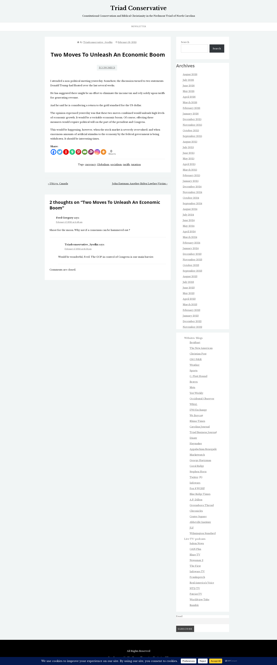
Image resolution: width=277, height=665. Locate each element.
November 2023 (192, 259)
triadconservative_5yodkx (98, 42)
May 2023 (188, 293)
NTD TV (195, 588)
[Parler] (91, 152)
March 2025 (190, 169)
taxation (136, 164)
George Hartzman (200, 460)
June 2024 (189, 220)
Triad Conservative (138, 8)
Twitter (194, 477)
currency (90, 164)
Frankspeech (197, 577)
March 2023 (190, 304)
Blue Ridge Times (200, 494)
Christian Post (198, 353)
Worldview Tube (199, 599)
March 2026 (190, 102)
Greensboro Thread (202, 505)
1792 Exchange (198, 409)
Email (179, 616)
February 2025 (191, 175)
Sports (193, 370)
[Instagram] (97, 152)
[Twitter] (60, 152)
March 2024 (190, 237)
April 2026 (189, 96)
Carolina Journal (200, 426)
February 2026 (191, 108)
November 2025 (192, 124)
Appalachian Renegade (203, 449)
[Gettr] (66, 152)
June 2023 (189, 287)
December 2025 (192, 119)
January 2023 (191, 315)
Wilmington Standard (203, 533)
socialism (116, 164)
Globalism (103, 164)
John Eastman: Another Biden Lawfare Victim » (140, 183)
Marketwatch (197, 454)
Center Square (198, 516)
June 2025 (188, 153)
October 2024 (191, 197)
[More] (103, 152)
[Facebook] (53, 152)
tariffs (126, 164)
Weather (195, 365)
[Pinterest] (78, 152)
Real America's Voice (202, 582)
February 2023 (191, 310)
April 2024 (189, 231)
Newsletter (138, 26)
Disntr (193, 437)
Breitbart (195, 342)
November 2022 (192, 327)
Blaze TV (195, 554)
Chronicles (196, 510)
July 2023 (188, 282)
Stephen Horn (198, 471)
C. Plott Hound (198, 376)
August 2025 (190, 141)
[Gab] (72, 152)
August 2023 (190, 276)
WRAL (193, 404)
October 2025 (191, 130)
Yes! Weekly (196, 393)
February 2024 (191, 242)
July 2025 (188, 147)
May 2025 (188, 158)
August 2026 (190, 74)
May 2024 (188, 225)
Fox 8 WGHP (197, 488)
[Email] (85, 152)
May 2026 (188, 91)
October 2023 (191, 265)
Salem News (197, 543)
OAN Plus (195, 549)
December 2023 (192, 254)
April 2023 (189, 298)
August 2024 (190, 209)
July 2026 (188, 80)
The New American (201, 348)
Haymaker (196, 443)
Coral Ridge (197, 466)
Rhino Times (197, 421)
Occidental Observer (202, 398)
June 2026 (189, 85)
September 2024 (192, 203)
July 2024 (188, 214)
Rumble (194, 605)
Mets (192, 387)
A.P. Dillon (196, 499)
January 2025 (190, 181)
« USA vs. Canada (58, 183)
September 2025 (192, 136)
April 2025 (189, 164)
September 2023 (192, 270)
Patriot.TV (196, 594)
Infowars (195, 482)
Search (185, 42)
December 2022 (192, 321)
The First (195, 565)
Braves (194, 381)
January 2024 (191, 248)
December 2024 (192, 186)
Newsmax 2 (196, 560)
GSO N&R (196, 359)
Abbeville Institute (200, 522)
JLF (192, 527)
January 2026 (191, 113)
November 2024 (192, 192)
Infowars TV (197, 571)
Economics (107, 67)
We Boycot (196, 415)
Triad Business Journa (203, 432)
